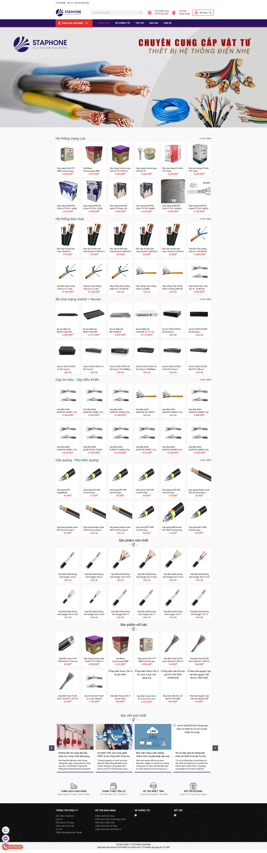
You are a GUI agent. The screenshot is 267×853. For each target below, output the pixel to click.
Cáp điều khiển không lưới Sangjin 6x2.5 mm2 (147, 565)
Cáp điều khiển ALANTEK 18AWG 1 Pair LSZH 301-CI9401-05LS (173, 400)
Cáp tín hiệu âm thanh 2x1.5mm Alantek (94, 687)
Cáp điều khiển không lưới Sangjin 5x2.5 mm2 (173, 565)
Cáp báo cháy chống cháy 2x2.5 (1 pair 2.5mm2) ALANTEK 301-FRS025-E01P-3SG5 (94, 277)
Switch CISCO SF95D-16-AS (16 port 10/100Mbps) (68, 357)
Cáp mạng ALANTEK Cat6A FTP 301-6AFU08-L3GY (199, 196)
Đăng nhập (184, 13)
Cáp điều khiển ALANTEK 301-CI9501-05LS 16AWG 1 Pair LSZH (147, 400)
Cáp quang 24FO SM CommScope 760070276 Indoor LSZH (173, 481)
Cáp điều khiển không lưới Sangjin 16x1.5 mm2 (173, 602)
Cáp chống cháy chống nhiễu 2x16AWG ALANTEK (147, 277)
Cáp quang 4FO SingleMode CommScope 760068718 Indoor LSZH (68, 481)
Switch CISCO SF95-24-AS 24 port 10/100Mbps (120, 357)
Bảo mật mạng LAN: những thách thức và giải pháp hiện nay (153, 748)
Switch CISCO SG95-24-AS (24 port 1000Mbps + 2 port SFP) (147, 357)
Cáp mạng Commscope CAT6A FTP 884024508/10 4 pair (147, 159)
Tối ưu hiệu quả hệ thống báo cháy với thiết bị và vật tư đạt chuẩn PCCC (192, 748)
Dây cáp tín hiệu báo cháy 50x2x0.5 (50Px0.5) (94, 239)
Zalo (5, 830)
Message (5, 838)
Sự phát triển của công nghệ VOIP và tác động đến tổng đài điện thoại (114, 748)
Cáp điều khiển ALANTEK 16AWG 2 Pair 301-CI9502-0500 (120, 400)
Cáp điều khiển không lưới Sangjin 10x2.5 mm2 (94, 565)
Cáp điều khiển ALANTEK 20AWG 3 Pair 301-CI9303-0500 (199, 438)
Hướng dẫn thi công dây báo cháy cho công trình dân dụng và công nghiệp (75, 748)
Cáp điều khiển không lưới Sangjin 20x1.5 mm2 (147, 602)
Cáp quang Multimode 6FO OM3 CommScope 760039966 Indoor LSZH (173, 518)
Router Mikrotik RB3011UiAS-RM (68, 320)
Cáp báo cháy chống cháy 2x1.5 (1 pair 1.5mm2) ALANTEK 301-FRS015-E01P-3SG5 (68, 277)
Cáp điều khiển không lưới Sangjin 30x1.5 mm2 (120, 602)
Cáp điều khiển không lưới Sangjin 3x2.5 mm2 (68, 602)
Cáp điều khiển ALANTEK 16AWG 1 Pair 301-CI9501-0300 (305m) (94, 400)
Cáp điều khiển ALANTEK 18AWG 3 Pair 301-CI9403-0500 (120, 438)
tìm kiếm (140, 12)
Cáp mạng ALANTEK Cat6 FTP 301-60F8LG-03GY (173, 196)
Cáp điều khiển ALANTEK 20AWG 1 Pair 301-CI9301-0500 (147, 438)
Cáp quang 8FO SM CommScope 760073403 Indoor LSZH (120, 481)
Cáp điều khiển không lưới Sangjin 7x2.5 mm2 (120, 565)
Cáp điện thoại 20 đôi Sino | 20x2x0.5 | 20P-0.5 (199, 649)
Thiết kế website (64, 832)
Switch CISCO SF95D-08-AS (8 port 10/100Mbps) (173, 320)
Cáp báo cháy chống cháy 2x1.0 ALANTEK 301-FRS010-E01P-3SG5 (199, 239)
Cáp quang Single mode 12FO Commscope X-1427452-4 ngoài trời (94, 518)
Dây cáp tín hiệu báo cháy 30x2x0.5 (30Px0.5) (120, 239)
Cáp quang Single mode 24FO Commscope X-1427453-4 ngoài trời (120, 518)
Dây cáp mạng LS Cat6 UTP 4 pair (199, 159)
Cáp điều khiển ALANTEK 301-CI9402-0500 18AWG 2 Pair (94, 438)
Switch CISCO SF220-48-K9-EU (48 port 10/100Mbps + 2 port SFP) (199, 357)
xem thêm (206, 138)
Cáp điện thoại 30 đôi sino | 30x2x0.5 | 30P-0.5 (173, 649)
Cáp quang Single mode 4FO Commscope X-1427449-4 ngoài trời (199, 481)
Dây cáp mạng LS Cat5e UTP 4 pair (173, 159)
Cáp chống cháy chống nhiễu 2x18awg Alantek (173, 277)
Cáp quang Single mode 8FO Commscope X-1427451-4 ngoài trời (68, 518)
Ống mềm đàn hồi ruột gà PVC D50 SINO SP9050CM (173, 687)
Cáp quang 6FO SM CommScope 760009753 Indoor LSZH (94, 481)
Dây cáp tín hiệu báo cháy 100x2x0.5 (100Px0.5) (68, 239)
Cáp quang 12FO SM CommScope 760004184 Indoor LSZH (147, 481)
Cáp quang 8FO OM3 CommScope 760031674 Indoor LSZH (199, 518)
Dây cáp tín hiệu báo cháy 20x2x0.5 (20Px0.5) (147, 239)
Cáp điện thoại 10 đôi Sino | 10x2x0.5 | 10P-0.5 (68, 687)
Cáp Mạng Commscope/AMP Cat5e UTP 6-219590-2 (94, 159)
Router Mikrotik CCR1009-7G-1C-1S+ (147, 320)
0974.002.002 (161, 13)
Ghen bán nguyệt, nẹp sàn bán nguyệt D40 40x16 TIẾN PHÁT (199, 687)
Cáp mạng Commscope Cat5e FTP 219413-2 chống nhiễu (120, 159)
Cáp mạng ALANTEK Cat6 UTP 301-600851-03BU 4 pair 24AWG (147, 196)
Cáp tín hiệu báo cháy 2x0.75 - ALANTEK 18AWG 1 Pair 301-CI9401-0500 (199, 277)
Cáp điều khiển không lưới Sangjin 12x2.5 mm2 (68, 565)
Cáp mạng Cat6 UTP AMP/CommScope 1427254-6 (68, 159)
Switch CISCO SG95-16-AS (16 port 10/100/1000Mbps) (94, 357)
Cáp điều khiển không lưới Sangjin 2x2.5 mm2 (94, 602)
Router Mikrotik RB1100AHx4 (120, 320)
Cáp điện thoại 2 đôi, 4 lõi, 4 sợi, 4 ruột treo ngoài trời (147, 687)
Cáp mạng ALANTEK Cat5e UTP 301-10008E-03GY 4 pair (68, 196)
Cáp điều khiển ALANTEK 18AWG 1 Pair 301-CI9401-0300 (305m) (68, 438)
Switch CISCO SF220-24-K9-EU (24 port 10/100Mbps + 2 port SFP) (173, 357)
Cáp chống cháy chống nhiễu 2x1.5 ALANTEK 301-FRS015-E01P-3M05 (120, 277)
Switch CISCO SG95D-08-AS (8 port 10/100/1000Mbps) (199, 320)
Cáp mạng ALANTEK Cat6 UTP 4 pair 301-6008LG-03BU (120, 196)
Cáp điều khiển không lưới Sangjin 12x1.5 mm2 (199, 602)
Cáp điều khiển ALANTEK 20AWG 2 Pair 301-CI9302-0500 (173, 438)
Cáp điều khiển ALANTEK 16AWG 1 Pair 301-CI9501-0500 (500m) (68, 400)
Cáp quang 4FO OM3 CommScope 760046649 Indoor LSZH (147, 518)
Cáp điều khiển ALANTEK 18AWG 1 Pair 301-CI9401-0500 (199, 400)
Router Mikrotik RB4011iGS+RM (94, 320)
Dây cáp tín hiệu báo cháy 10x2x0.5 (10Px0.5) (173, 239)
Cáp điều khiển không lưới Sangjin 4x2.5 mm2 (199, 565)
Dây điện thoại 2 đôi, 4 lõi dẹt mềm (120, 687)
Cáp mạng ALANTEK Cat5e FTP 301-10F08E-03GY (94, 196)
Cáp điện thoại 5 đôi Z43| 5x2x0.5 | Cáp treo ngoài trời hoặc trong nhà (68, 649)
